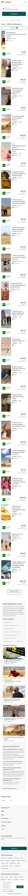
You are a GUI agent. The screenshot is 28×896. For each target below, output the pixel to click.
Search (15, 14)
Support (3, 825)
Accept (20, 887)
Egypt (7, 20)
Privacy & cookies (6, 822)
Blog (2, 815)
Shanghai (10, 858)
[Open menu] (25, 2)
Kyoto (6, 863)
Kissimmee (4, 858)
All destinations (5, 868)
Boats (20, 641)
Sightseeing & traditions (11, 635)
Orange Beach (4, 865)
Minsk (18, 863)
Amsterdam (16, 879)
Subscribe (14, 848)
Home (2, 20)
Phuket (22, 879)
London (11, 865)
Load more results (14, 591)
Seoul (2, 863)
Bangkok (13, 860)
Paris (11, 877)
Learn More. (10, 891)
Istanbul (7, 860)
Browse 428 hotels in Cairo (10, 788)
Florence (9, 879)
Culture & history (10, 638)
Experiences (13, 20)
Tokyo (21, 858)
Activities (8, 622)
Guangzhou (17, 865)
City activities (9, 641)
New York (21, 877)
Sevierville (16, 858)
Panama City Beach (21, 860)
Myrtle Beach (12, 863)
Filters (14, 28)
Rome (2, 877)
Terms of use (4, 818)
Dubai (7, 877)
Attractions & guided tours (12, 631)
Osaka (2, 860)
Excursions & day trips (11, 625)
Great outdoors (9, 628)
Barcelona (3, 879)
